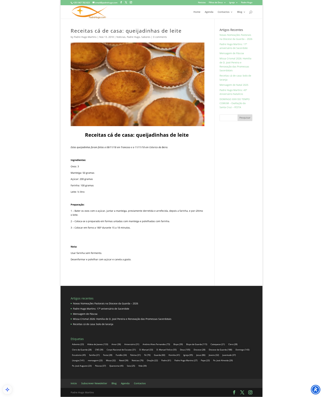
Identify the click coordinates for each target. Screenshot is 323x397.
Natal (123, 360)
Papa (205, 360)
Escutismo (79, 355)
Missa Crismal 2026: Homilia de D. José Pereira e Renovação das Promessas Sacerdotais (122, 318)
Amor (116, 344)
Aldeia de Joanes (97, 344)
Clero (233, 344)
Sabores (145, 37)
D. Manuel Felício (166, 349)
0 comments (160, 37)
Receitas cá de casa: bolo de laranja (93, 324)
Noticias (202, 3)
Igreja (232, 3)
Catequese (218, 344)
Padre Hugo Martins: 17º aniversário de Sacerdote (101, 308)
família (94, 355)
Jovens (214, 355)
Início (74, 383)
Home (196, 12)
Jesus (200, 355)
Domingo (242, 349)
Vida (142, 365)
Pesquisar (244, 117)
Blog (239, 12)
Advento (78, 344)
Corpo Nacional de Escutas (121, 349)
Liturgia (78, 360)
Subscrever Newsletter (94, 383)
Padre (166, 360)
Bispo (178, 344)
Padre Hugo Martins (85, 37)
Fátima (135, 355)
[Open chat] (7, 389)
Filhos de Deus (216, 3)
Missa (111, 360)
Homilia (174, 355)
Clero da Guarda (82, 349)
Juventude (229, 355)
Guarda (159, 355)
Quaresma (116, 365)
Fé (147, 355)
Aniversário (131, 344)
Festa (107, 355)
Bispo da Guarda (196, 344)
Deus (185, 349)
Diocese (199, 349)
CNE (99, 349)
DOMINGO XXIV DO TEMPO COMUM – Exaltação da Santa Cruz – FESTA (235, 103)
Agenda (209, 12)
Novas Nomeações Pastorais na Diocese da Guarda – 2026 (105, 303)
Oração (152, 360)
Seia (131, 365)
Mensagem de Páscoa (232, 53)
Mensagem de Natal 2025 (234, 84)
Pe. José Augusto (82, 365)
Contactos (223, 12)
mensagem (95, 360)
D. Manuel (146, 349)
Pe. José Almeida (223, 360)
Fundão (121, 355)
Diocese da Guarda (220, 349)
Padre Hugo (246, 3)
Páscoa (100, 365)
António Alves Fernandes (156, 344)
